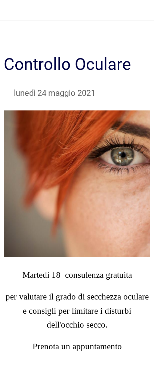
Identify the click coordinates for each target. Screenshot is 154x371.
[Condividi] (141, 40)
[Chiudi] (10, 10)
